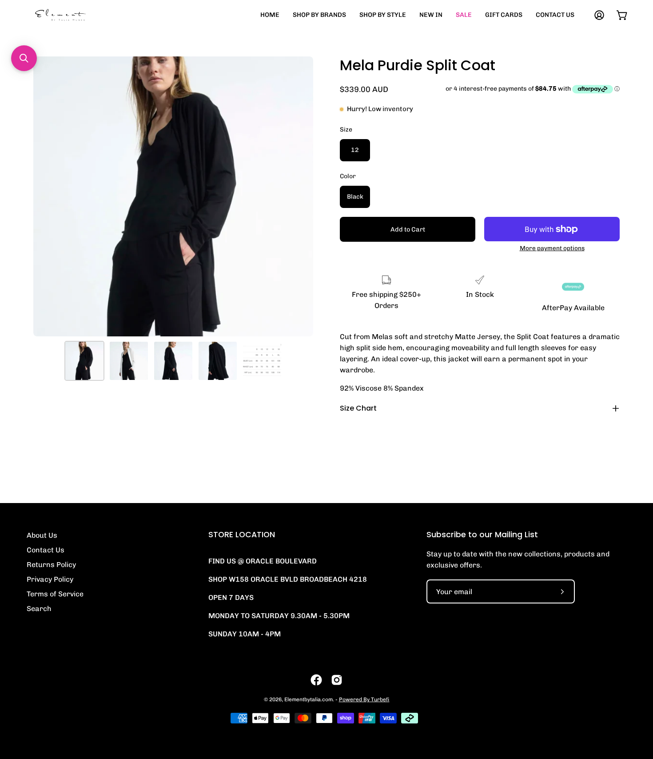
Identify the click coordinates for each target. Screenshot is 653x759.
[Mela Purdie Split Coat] (84, 361)
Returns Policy (51, 564)
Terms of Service (55, 594)
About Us (42, 535)
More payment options (552, 248)
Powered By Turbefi (364, 699)
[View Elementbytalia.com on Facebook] (316, 680)
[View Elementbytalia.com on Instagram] (336, 680)
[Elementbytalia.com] (75, 15)
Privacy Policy (50, 579)
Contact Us (45, 550)
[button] (24, 58)
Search (39, 608)
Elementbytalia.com (308, 699)
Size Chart (358, 408)
